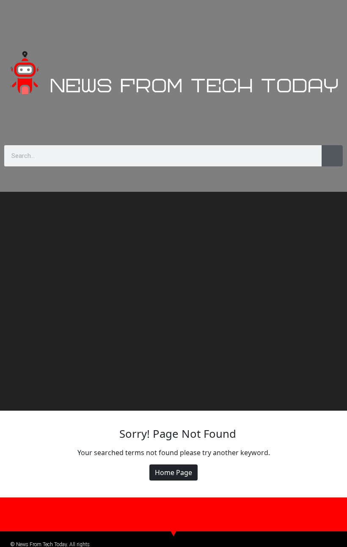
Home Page (173, 472)
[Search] (332, 155)
